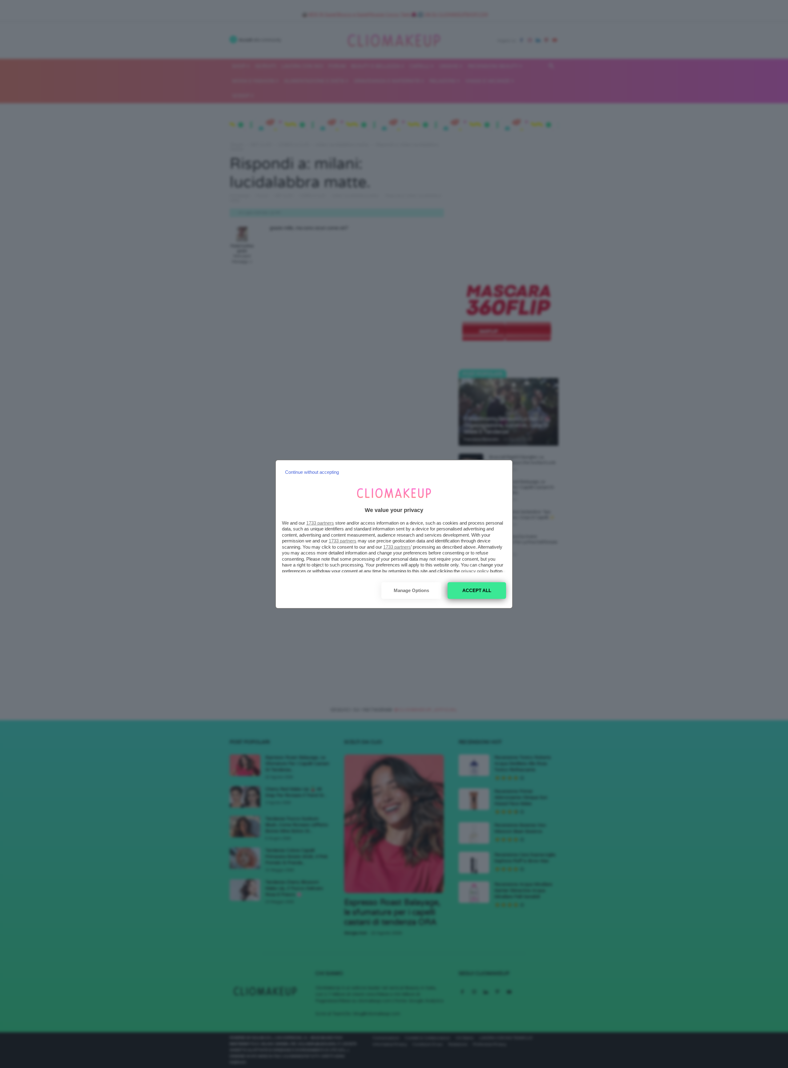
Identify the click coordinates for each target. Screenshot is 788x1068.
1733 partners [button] (320, 523)
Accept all (476, 590)
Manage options (411, 590)
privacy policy (475, 571)
